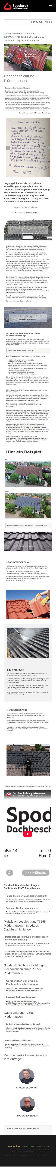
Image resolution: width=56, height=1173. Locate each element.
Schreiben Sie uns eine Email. (23, 1128)
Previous (37, 21)
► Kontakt (40, 1152)
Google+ (32, 1152)
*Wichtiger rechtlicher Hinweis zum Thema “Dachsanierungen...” (28, 1156)
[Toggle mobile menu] (50, 6)
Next (47, 21)
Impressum (24, 1152)
